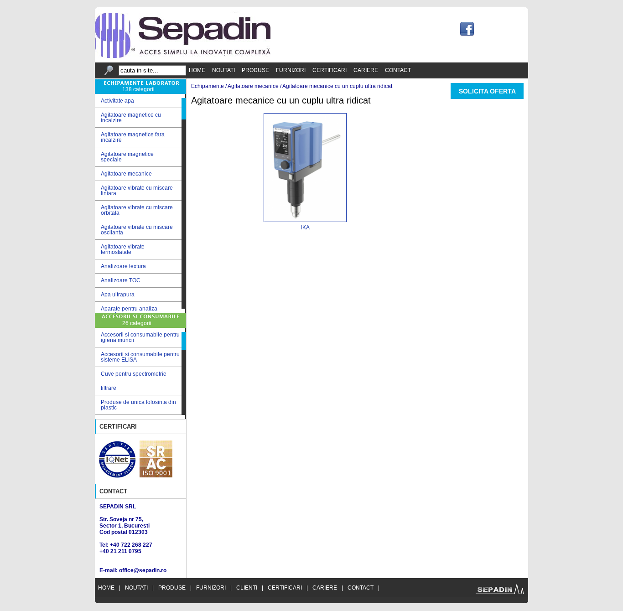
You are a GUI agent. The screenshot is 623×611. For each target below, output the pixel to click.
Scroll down (184, 311)
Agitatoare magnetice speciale (124, 157)
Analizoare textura (120, 266)
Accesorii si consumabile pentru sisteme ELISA (140, 357)
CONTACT (398, 70)
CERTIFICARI (329, 70)
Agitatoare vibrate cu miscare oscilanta (134, 230)
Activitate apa (114, 101)
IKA (305, 227)
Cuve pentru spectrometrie (133, 374)
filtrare (108, 388)
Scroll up (184, 96)
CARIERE (365, 70)
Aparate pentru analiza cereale (126, 311)
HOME (197, 70)
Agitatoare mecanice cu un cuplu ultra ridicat (337, 86)
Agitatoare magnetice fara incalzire (130, 137)
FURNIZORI (291, 70)
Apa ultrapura (115, 294)
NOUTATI (223, 70)
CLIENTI (246, 588)
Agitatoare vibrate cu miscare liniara (134, 191)
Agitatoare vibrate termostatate (120, 249)
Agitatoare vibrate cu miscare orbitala (134, 210)
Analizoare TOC (117, 280)
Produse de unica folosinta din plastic (138, 405)
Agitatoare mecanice (123, 174)
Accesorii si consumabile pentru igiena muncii (140, 337)
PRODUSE (255, 70)
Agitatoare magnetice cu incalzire (128, 118)
